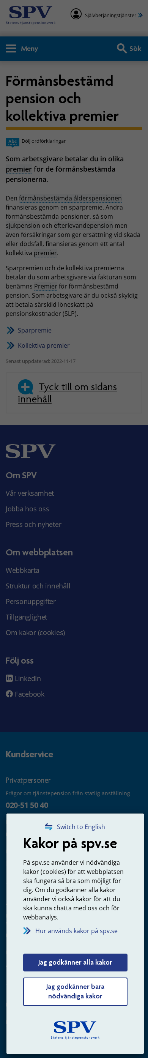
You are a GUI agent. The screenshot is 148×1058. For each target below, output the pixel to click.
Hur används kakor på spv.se (76, 931)
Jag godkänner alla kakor (75, 962)
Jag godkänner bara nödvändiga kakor (75, 991)
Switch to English (81, 827)
